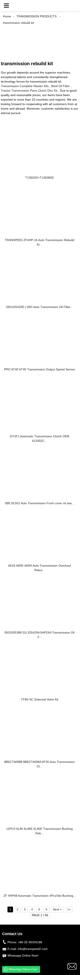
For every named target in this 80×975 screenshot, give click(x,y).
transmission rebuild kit (18, 22)
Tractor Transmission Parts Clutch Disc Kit (29, 90)
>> (69, 909)
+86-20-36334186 (30, 942)
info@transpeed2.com (33, 949)
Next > (57, 909)
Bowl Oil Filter (60, 86)
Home (7, 16)
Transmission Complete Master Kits (25, 86)
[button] (6, 5)
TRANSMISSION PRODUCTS (36, 16)
